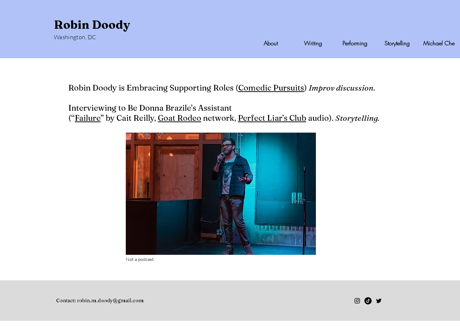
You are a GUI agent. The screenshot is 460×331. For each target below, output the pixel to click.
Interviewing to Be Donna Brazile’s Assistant (150, 108)
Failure (88, 118)
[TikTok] (368, 300)
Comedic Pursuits (271, 88)
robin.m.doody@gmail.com (110, 300)
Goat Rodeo (179, 118)
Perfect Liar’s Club (272, 118)
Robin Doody (92, 25)
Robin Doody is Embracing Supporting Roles (151, 88)
